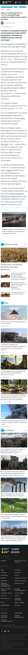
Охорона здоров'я (20, 580)
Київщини (6, 35)
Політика (4, 595)
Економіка (4, 575)
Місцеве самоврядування (20, 589)
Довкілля (4, 580)
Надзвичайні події (21, 578)
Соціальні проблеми (18, 599)
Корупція (18, 570)
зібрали (9, 170)
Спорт (3, 602)
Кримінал (4, 572)
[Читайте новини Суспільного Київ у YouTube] (5, 631)
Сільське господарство (7, 7)
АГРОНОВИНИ (22, 7)
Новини (3, 560)
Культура (18, 572)
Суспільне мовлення (4, 616)
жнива (22, 118)
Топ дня (8, 9)
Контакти (4, 613)
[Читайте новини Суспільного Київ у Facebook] (2, 631)
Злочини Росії (5, 598)
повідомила (10, 44)
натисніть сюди (22, 648)
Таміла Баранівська (10, 23)
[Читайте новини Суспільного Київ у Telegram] (8, 631)
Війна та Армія (19, 602)
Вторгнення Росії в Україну (21, 561)
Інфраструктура (20, 583)
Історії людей (19, 593)
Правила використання (19, 616)
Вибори (3, 578)
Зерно (15, 7)
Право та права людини (6, 589)
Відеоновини (5, 605)
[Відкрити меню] (26, 2)
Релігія (17, 595)
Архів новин (18, 613)
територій (4, 144)
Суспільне (10, 647)
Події (3, 9)
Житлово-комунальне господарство (5, 585)
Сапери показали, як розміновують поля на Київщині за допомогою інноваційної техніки (14, 231)
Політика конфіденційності (7, 620)
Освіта (17, 575)
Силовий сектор (6, 593)
